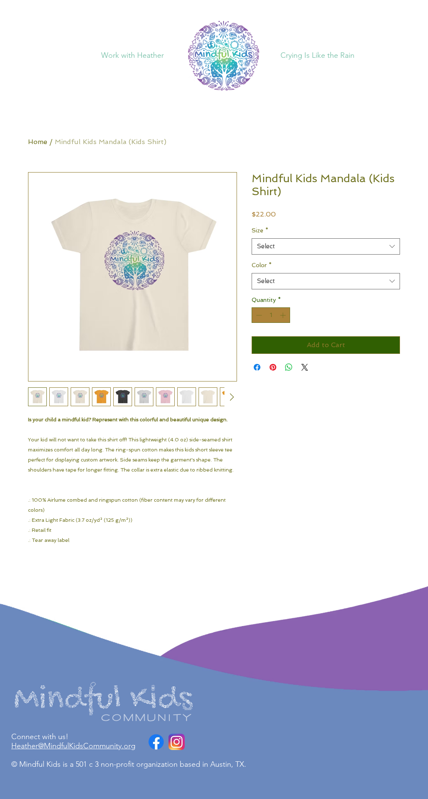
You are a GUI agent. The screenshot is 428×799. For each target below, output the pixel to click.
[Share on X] (305, 367)
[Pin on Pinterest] (273, 367)
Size (260, 230)
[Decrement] (258, 315)
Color (262, 265)
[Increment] (283, 315)
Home (37, 142)
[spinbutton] (270, 315)
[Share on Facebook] (257, 367)
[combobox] (326, 246)
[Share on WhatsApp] (289, 367)
